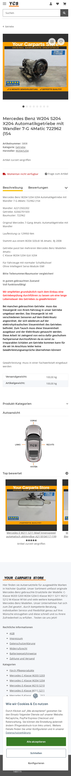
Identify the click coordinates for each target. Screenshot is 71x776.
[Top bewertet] (66, 473)
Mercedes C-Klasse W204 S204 (27, 680)
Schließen (36, 753)
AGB (12, 633)
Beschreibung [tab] (13, 187)
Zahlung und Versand (22, 658)
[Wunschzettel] (57, 3)
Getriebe (21, 147)
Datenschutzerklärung (22, 643)
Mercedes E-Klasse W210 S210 (27, 685)
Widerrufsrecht (18, 648)
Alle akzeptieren (36, 741)
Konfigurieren (36, 763)
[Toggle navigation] (4, 2)
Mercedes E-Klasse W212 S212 (27, 695)
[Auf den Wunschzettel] (61, 42)
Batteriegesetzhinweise (23, 653)
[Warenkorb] (64, 3)
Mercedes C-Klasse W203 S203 (27, 675)
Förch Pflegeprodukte (22, 670)
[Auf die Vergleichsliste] (52, 42)
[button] (51, 3)
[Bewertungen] (31, 540)
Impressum (16, 638)
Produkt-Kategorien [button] (17, 403)
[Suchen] (64, 13)
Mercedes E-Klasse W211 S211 (27, 690)
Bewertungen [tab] (38, 187)
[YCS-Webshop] (14, 4)
